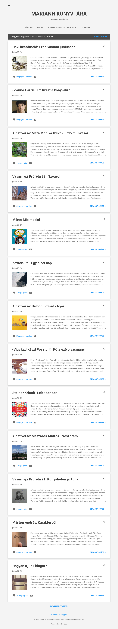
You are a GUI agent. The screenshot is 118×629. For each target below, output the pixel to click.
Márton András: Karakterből (34, 522)
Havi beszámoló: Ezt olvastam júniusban (43, 47)
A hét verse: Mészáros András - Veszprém (45, 436)
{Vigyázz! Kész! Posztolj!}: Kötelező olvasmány (48, 349)
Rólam (40, 27)
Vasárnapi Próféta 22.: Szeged (36, 176)
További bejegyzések (59, 606)
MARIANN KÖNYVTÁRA (59, 14)
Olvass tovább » (98, 77)
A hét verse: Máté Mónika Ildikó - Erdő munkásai (50, 133)
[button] (104, 46)
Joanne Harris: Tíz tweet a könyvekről (41, 90)
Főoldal (29, 27)
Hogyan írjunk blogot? (29, 566)
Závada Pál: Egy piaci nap (32, 263)
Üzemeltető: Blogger (59, 615)
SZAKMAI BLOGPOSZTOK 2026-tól (63, 27)
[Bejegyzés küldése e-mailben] (35, 78)
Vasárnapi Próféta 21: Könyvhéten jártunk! (45, 479)
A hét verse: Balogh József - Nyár (38, 306)
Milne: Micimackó (26, 220)
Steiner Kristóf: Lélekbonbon (34, 393)
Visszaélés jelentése (59, 624)
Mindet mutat (100, 37)
